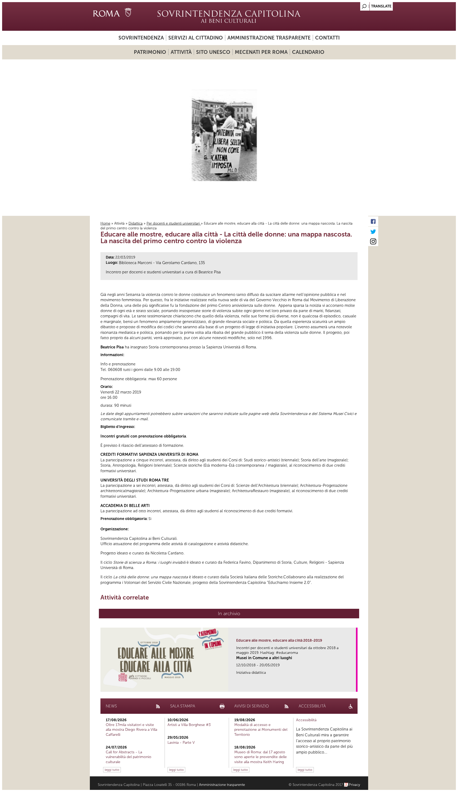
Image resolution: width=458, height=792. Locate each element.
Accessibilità (306, 720)
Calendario (308, 52)
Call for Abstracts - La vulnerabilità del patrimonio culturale (128, 757)
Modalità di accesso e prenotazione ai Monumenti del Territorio (260, 730)
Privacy (354, 785)
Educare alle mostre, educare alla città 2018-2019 (279, 640)
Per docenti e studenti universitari (174, 223)
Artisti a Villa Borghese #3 (189, 725)
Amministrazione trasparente (269, 38)
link (353, 686)
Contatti (327, 38)
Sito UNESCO (213, 52)
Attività (181, 52)
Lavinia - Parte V (181, 742)
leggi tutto (112, 770)
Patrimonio (150, 52)
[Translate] (351, 5)
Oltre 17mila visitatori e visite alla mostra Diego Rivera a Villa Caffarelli (131, 730)
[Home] (229, 16)
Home (105, 223)
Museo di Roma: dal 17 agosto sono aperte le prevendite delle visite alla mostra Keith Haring (260, 757)
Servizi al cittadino (195, 38)
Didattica (136, 223)
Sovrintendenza (141, 38)
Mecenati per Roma (261, 52)
